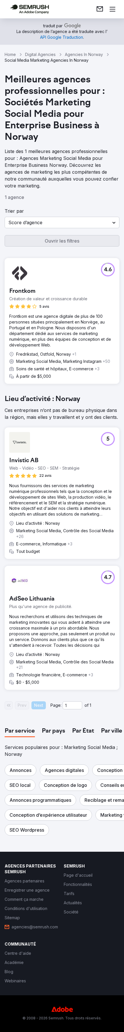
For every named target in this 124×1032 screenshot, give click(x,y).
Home (10, 54)
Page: (55, 705)
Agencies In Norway (84, 54)
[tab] (20, 731)
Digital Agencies (40, 54)
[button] (62, 222)
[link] (99, 9)
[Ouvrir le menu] (112, 9)
